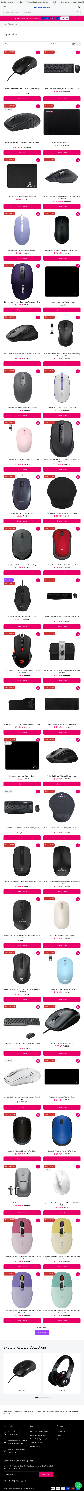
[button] (79, 7)
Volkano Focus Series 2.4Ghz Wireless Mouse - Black (22, 883)
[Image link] (22, 1373)
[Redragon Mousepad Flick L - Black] (61, 281)
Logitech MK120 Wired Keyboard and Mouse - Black (22, 1044)
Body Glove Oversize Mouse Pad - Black (62, 724)
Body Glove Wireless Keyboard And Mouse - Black (62, 89)
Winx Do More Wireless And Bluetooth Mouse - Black (22, 355)
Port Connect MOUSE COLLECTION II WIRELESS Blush (22, 460)
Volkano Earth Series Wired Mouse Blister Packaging (22, 90)
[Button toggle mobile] (5, 7)
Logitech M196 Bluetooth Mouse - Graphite (22, 407)
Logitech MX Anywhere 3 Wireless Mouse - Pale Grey (22, 1098)
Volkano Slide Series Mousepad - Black (22, 196)
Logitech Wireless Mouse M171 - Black (22, 1151)
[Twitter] (9, 1481)
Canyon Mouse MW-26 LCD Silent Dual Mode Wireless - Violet (22, 1311)
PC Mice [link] (22, 1390)
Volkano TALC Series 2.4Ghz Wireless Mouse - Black (22, 936)
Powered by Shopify (29, 1488)
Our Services (61, 1431)
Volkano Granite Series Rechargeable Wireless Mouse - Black (62, 883)
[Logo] (42, 7)
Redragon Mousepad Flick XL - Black (62, 1097)
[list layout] (74, 44)
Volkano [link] (62, 1390)
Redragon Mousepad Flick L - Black (61, 302)
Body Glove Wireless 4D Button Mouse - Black (62, 250)
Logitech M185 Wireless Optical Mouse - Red (62, 565)
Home (5, 24)
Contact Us (60, 1439)
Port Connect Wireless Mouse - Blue (62, 989)
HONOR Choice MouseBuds (22, 1203)
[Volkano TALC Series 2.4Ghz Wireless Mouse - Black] (22, 915)
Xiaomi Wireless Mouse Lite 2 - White (61, 935)
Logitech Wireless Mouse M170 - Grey (22, 565)
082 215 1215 (13, 1435)
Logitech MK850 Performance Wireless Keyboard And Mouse (22, 829)
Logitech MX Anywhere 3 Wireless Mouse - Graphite (22, 143)
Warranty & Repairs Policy (39, 1439)
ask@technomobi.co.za (15, 1443)
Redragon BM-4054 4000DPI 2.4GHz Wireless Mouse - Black (22, 990)
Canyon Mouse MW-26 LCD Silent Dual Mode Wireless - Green (61, 1311)
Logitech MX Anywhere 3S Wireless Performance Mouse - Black (62, 460)
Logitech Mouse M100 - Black (62, 1043)
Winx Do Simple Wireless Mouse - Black (61, 776)
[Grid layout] (78, 44)
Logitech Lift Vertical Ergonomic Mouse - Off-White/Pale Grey (62, 1204)
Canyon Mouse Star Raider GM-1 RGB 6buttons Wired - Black (22, 671)
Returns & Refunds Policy (39, 1431)
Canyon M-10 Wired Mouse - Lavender (22, 250)
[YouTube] (17, 1481)
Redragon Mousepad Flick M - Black (22, 776)
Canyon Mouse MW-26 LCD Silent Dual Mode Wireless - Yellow (61, 1258)
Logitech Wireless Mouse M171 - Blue (62, 1151)
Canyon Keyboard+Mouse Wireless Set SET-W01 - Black (62, 617)
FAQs (59, 1435)
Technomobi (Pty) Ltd (15, 1488)
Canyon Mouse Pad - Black (62, 142)
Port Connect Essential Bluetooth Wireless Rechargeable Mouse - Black (62, 355)
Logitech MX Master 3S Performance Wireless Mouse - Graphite (61, 197)
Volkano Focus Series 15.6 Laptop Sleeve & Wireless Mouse (61, 671)
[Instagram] (13, 1481)
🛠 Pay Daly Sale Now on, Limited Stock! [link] (37, 18)
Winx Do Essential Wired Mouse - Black (22, 616)
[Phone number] (26, 1481)
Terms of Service (36, 1443)
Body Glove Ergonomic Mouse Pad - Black (62, 513)
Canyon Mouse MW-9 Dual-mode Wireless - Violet (22, 302)
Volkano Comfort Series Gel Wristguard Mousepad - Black (62, 829)
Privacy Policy (35, 1446)
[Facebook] (5, 1481)
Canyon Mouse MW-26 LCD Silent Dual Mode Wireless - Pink (22, 1258)
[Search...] (77, 12)
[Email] (22, 1481)
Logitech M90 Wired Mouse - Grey (22, 513)
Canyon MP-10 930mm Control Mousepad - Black (22, 724)
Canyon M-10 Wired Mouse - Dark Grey (62, 407)
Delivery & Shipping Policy (39, 1435)
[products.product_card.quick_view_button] (38, 52)
